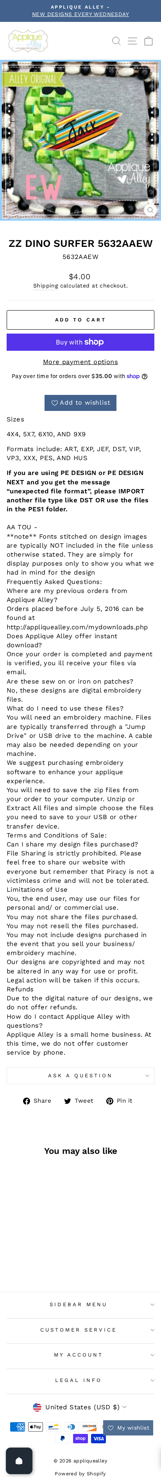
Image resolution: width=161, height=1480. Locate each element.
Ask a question (80, 1075)
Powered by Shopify (80, 1473)
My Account (78, 1355)
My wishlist (132, 1428)
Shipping (45, 285)
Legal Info (78, 1380)
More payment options (80, 362)
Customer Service (78, 1330)
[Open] (19, 1461)
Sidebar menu (78, 1304)
